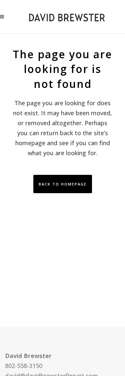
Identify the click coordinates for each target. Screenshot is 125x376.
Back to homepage (63, 184)
